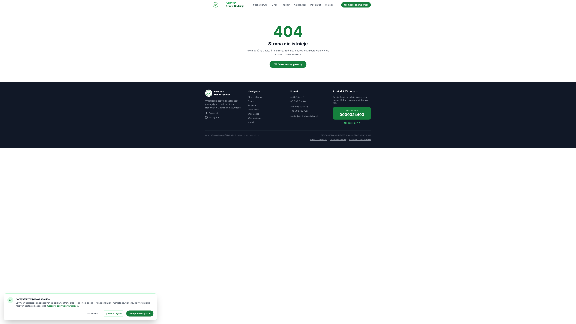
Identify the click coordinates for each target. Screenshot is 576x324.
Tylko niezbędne (113, 313)
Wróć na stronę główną (288, 64)
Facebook (214, 113)
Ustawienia (92, 313)
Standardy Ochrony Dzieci (360, 139)
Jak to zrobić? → (352, 123)
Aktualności (300, 4)
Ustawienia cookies (338, 139)
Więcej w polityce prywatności (62, 305)
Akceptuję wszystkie (139, 313)
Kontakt (329, 4)
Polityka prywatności (318, 139)
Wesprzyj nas (254, 118)
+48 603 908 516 (299, 106)
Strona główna (260, 4)
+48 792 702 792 (299, 111)
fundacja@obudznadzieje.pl (304, 116)
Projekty (286, 4)
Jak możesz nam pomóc (356, 4)
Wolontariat (315, 4)
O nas (275, 4)
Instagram (214, 117)
